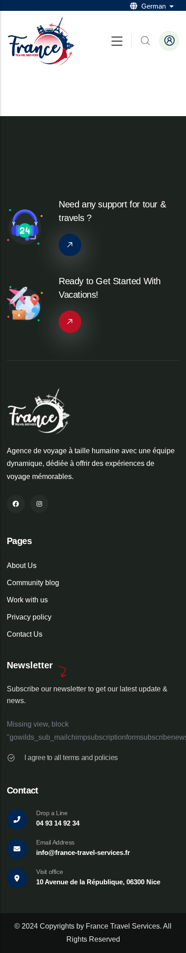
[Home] (42, 41)
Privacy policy (29, 617)
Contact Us (24, 634)
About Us (22, 565)
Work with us (27, 600)
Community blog (33, 583)
